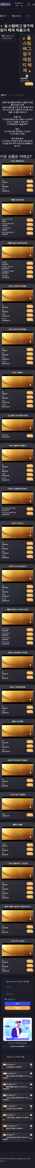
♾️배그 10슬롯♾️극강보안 (17, 489)
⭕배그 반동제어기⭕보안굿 (17, 863)
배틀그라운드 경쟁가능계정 (17, 243)
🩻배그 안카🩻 (17, 721)
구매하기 (29, 84)
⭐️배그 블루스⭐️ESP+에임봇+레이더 (17, 906)
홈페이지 (3, 16)
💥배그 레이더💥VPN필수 (17, 329)
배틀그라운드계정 (17, 200)
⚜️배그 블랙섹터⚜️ (17, 161)
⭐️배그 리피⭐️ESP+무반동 (17, 653)
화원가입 (17, 1008)
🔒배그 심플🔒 (17, 372)
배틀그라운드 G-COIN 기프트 (17, 609)
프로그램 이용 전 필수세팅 (17, 95)
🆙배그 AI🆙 (17, 825)
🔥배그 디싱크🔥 (17, 523)
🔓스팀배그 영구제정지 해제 (17, 416)
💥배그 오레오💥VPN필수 (17, 286)
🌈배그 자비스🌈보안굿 (17, 566)
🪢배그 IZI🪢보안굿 (17, 941)
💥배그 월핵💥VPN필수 (17, 446)
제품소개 (3, 95)
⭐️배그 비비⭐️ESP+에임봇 (17, 760)
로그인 (17, 1003)
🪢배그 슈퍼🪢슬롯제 (17, 795)
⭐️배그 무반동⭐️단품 (17, 687)
